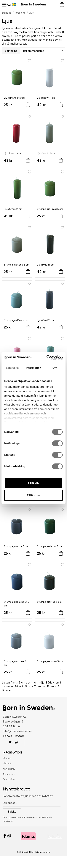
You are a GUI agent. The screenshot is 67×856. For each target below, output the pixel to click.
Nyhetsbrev (9, 768)
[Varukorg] (62, 4)
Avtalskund (9, 774)
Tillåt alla (33, 483)
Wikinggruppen (42, 852)
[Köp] (28, 105)
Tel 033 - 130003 (13, 736)
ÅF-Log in (14, 742)
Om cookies (9, 779)
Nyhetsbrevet (16, 789)
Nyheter (7, 763)
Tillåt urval (33, 495)
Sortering (11, 51)
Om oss (7, 758)
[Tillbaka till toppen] (57, 848)
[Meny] (4, 4)
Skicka (12, 811)
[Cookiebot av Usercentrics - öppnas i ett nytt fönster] (47, 357)
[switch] (57, 443)
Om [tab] (54, 367)
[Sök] (9, 4)
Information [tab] (33, 367)
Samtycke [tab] (12, 367)
